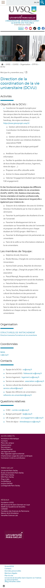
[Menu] (3, 2)
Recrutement (6, 447)
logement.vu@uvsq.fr (30, 377)
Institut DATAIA (6, 483)
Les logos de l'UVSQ (8, 452)
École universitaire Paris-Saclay (12, 473)
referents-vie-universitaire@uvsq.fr (17, 395)
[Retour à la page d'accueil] (22, 13)
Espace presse (6, 445)
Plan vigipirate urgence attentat (12, 454)
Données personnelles (13, 571)
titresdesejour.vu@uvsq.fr (30, 422)
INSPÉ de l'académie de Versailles (13, 507)
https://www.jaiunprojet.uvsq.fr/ (16, 123)
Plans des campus (7, 443)
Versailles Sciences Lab (9, 515)
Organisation (25, 64)
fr (38, 2)
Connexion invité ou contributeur (13, 458)
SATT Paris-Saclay (7, 475)
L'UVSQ (15, 64)
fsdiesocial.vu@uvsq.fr (33, 374)
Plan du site (9, 576)
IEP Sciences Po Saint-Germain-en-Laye (15, 505)
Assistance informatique (10, 439)
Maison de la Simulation (10, 513)
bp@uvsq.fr (27, 414)
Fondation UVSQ (7, 502)
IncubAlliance (6, 481)
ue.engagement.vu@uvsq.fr (32, 418)
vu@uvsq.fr (4, 355)
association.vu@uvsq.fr (34, 381)
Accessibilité (9, 566)
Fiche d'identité (6, 449)
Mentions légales (11, 573)
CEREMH (4, 509)
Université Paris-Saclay (9, 471)
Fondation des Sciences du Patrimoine (15, 511)
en (35, 2)
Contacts (4, 441)
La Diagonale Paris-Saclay (10, 486)
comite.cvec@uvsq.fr (20, 410)
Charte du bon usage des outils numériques (16, 456)
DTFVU (35, 64)
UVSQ (8, 64)
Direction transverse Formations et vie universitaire (18, 335)
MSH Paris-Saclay (7, 477)
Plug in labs (5, 479)
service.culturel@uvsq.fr (13, 388)
